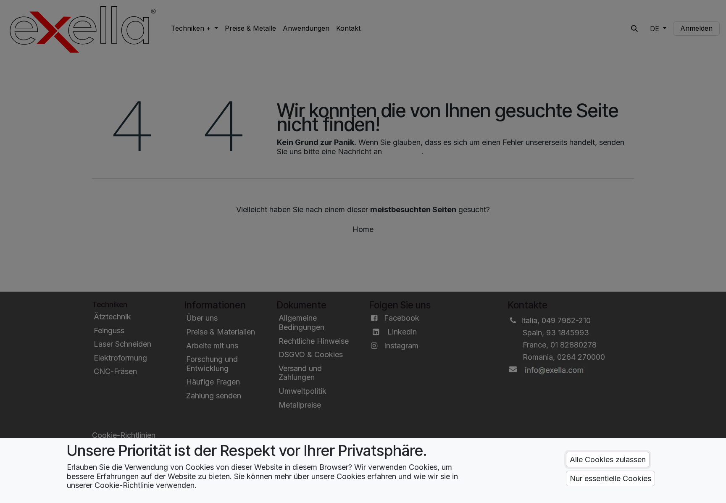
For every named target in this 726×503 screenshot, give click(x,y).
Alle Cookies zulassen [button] (608, 459)
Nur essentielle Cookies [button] (610, 478)
